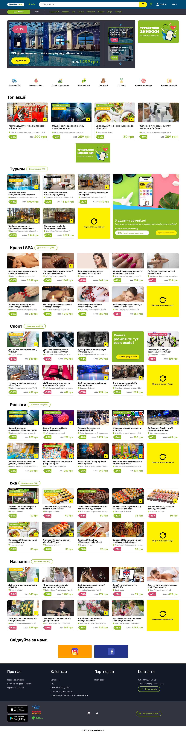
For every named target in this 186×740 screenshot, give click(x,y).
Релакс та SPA (36, 85)
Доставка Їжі (15, 85)
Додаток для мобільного (61, 691)
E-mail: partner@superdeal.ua (151, 684)
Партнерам (99, 680)
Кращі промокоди (143, 85)
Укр (174, 4)
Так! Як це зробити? (128, 357)
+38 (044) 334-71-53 (147, 680)
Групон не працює (15, 687)
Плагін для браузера (60, 687)
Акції (37, 12)
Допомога (55, 680)
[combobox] (89, 4)
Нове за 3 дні (84, 85)
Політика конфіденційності (19, 684)
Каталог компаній (169, 85)
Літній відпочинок (60, 85)
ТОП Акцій (121, 85)
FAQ (52, 684)
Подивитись (17, 118)
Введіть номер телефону (126, 228)
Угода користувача (15, 680)
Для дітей (103, 85)
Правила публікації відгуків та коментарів (69, 695)
